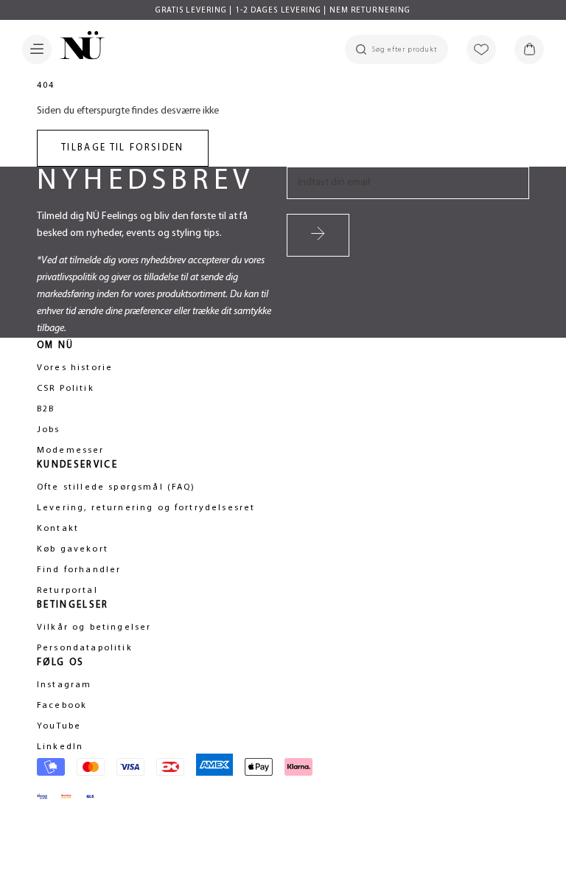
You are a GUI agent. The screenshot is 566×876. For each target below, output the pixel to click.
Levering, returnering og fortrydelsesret (146, 508)
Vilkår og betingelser (94, 627)
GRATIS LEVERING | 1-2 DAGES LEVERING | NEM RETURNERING (283, 11)
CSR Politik (65, 388)
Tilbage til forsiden (122, 148)
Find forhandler (79, 570)
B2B (46, 409)
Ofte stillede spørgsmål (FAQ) (116, 487)
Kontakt (58, 528)
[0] (529, 49)
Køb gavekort (72, 549)
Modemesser (71, 450)
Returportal (67, 590)
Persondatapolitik (85, 648)
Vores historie (75, 368)
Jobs (48, 429)
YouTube (59, 726)
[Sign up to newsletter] (318, 235)
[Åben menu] (37, 49)
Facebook (62, 705)
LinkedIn (60, 747)
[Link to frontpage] (78, 48)
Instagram (64, 685)
